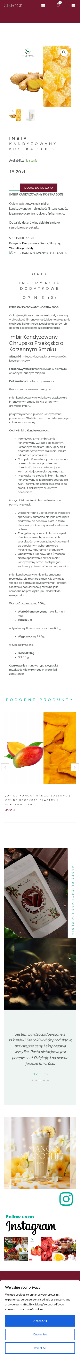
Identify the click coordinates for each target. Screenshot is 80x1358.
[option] (40, 767)
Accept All (40, 1320)
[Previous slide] (5, 767)
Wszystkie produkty (21, 248)
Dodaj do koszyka (38, 188)
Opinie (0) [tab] (40, 298)
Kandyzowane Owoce (35, 243)
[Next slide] (75, 767)
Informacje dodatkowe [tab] (40, 286)
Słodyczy (55, 243)
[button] (43, 5)
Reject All (40, 1348)
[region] (40, 1319)
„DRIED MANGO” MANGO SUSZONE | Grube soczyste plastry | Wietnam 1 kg (37, 800)
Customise (40, 1334)
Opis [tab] (40, 274)
